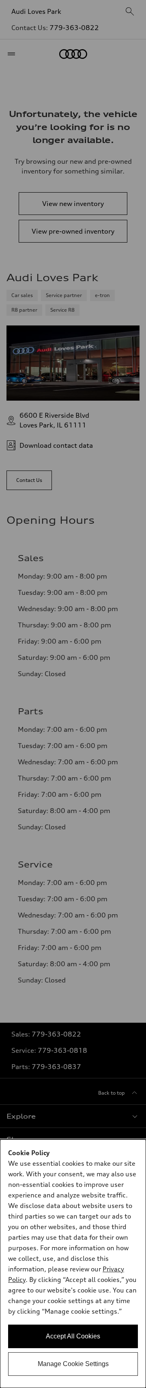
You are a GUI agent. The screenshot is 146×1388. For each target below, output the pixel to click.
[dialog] (73, 1263)
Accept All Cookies (73, 1336)
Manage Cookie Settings (73, 1363)
